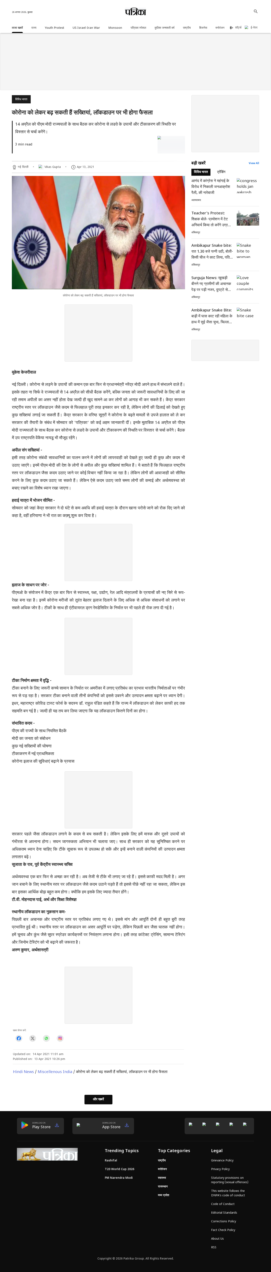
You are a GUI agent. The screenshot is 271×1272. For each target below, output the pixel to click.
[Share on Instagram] (60, 1038)
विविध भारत (21, 99)
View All (254, 163)
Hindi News (23, 1072)
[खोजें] (255, 11)
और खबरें (98, 1099)
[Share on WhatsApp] (46, 1038)
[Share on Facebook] (19, 1038)
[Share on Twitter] (32, 1038)
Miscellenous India (55, 1072)
